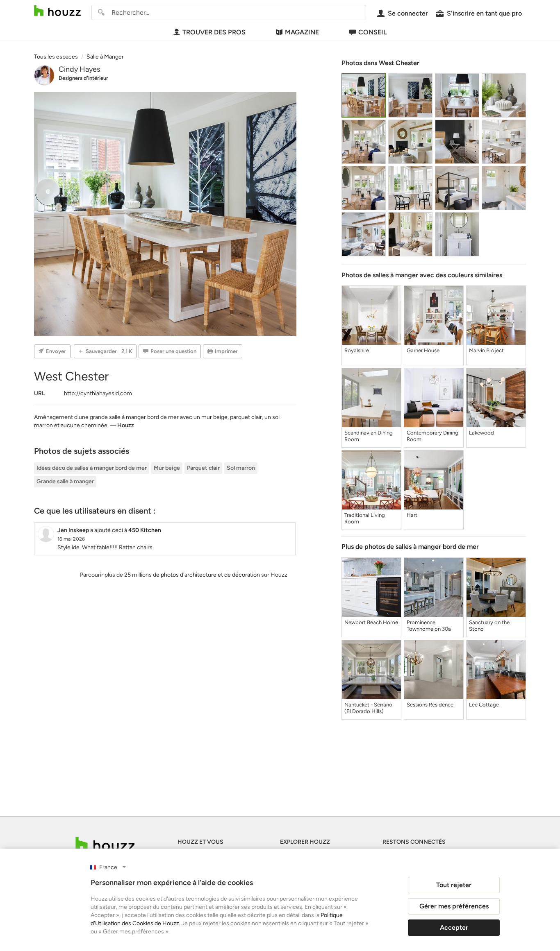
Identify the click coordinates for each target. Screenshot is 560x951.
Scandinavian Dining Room (368, 436)
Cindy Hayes (79, 69)
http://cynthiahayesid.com (98, 393)
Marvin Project (486, 350)
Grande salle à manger (65, 481)
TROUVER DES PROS (214, 32)
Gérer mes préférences (454, 906)
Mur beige (167, 467)
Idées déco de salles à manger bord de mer (91, 467)
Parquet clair (203, 467)
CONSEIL (372, 32)
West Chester (399, 63)
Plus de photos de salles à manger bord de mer (410, 546)
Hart (412, 515)
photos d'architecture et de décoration (210, 574)
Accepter (454, 927)
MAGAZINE (302, 32)
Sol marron (241, 467)
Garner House (423, 350)
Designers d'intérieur (83, 78)
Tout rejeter (453, 885)
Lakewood (481, 433)
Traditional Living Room (364, 518)
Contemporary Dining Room (432, 436)
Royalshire (356, 350)
